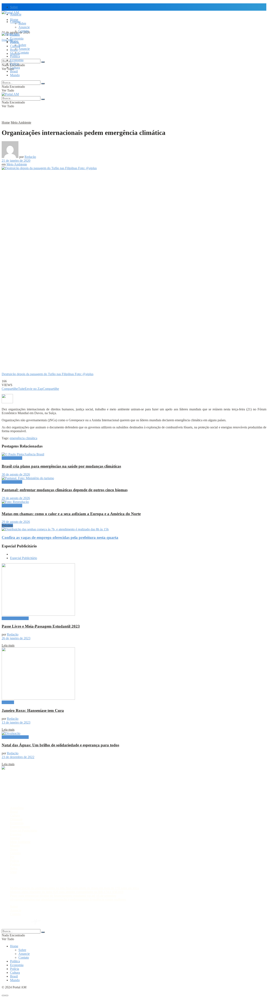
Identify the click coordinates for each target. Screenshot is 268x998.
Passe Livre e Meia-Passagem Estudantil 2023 (41, 626)
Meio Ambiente (21, 122)
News (14, 849)
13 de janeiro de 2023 (16, 722)
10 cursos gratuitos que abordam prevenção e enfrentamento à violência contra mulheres (68, 899)
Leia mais (8, 645)
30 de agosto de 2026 (16, 474)
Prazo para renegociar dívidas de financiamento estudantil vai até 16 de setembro (63, 895)
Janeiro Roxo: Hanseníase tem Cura (33, 710)
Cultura (15, 67)
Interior (15, 838)
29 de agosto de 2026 (16, 498)
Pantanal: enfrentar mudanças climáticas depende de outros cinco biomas (65, 490)
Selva (13, 868)
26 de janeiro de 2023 (16, 638)
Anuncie (24, 27)
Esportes (15, 834)
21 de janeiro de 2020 (16, 160)
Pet (12, 857)
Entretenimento (20, 827)
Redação (30, 157)
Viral (13, 872)
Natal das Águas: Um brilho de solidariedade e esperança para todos (60, 745)
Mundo (15, 75)
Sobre (14, 7)
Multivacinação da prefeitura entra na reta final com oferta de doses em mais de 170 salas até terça (74, 888)
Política (15, 56)
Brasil (14, 50)
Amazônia (17, 808)
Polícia (14, 64)
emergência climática (23, 438)
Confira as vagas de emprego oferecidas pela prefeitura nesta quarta (60, 537)
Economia (16, 38)
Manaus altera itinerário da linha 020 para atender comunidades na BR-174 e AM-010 (66, 892)
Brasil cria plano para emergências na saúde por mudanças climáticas (61, 466)
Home (14, 19)
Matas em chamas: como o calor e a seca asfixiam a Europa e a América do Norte (71, 514)
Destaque (8, 702)
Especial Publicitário (23, 558)
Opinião (15, 853)
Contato (23, 31)
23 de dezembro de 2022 (18, 757)
